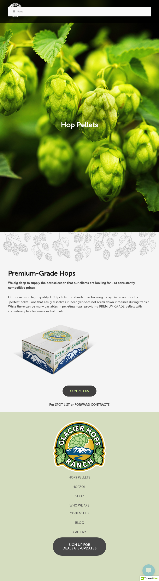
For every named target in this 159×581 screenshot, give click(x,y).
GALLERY (79, 532)
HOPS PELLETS (79, 477)
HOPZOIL (79, 487)
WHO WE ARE (80, 505)
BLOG (79, 523)
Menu (20, 11)
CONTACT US (79, 513)
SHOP (79, 496)
